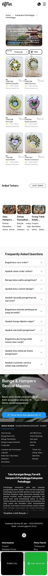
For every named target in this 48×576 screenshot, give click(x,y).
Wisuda (35, 459)
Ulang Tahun (37, 453)
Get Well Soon (36, 433)
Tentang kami (39, 546)
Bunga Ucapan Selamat (10, 442)
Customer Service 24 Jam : (24, 523)
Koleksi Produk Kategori (27, 426)
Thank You (36, 450)
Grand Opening (36, 436)
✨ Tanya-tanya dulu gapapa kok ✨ (24, 415)
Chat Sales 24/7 (38, 564)
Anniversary (6, 433)
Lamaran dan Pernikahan (11, 450)
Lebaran (4, 453)
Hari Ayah (34, 439)
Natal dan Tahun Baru (9, 456)
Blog (36, 549)
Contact (5, 546)
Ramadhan (5, 462)
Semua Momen (7, 426)
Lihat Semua (38, 186)
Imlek (32, 445)
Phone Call (12, 564)
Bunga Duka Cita (8, 436)
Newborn (5, 459)
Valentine (36, 456)
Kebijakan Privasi (9, 549)
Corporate (5, 445)
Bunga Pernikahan (8, 439)
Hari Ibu (33, 442)
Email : (24, 526)
